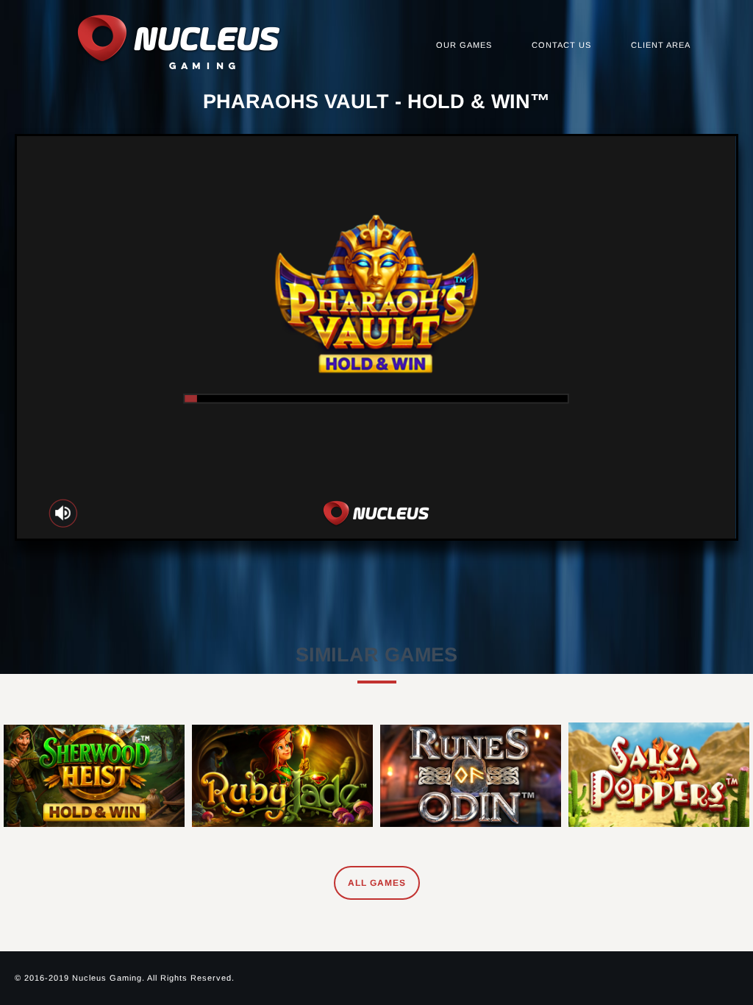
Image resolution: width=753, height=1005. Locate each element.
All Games (377, 883)
